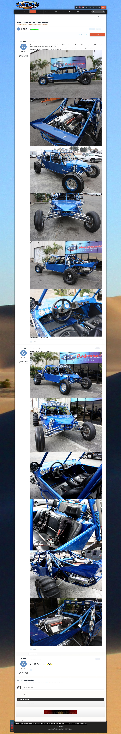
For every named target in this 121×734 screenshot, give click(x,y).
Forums (33, 11)
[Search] (103, 11)
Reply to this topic (97, 34)
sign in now (47, 682)
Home (18, 11)
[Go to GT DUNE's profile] (18, 29)
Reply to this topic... (29, 687)
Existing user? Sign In (94, 7)
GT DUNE (24, 28)
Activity (79, 11)
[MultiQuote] (31, 341)
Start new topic (83, 34)
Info (40, 11)
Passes (47, 11)
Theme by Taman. (68, 729)
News (25, 11)
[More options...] (102, 42)
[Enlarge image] (48, 664)
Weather (71, 11)
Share (92, 28)
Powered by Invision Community (56, 729)
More (86, 11)
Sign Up (103, 7)
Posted (36, 41)
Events (62, 11)
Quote (34, 341)
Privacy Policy (60, 726)
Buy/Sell (55, 11)
